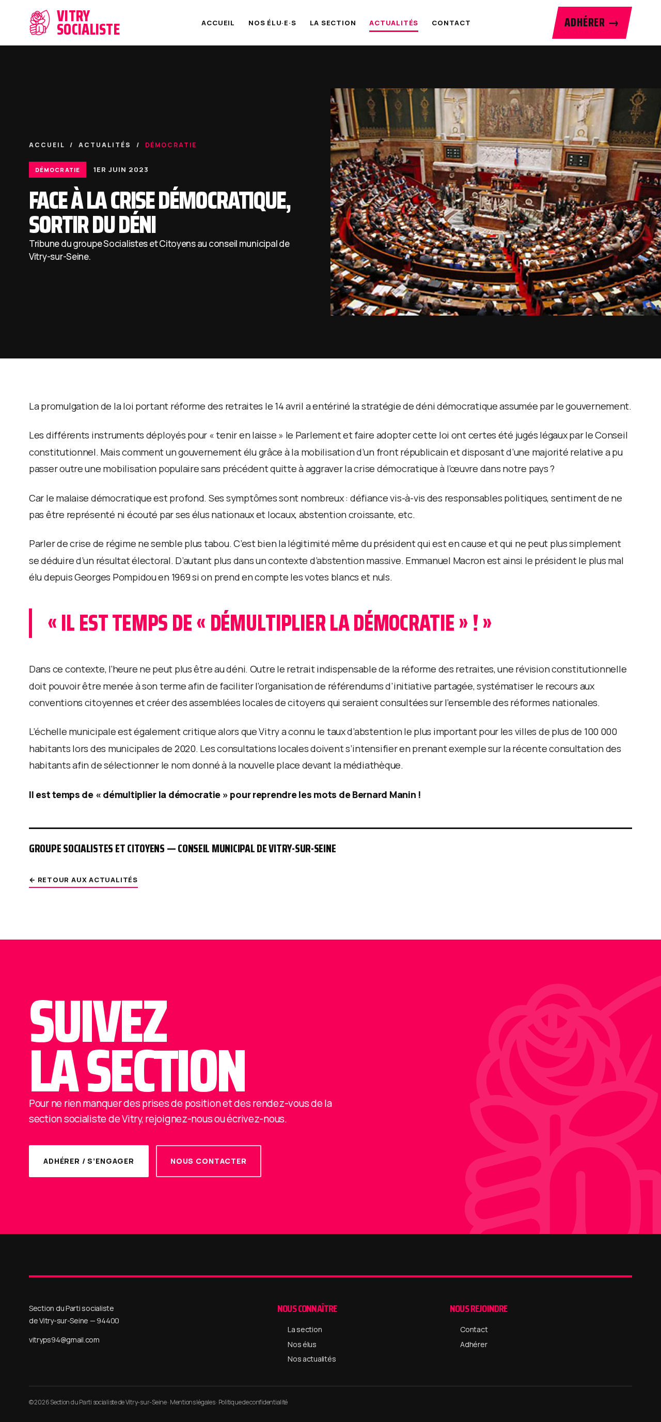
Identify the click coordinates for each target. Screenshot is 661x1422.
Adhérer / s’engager (88, 1161)
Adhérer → (592, 22)
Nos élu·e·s (272, 22)
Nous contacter (208, 1161)
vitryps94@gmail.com (64, 1340)
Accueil (217, 22)
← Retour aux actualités (83, 879)
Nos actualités (312, 1359)
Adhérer (473, 1344)
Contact (451, 22)
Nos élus (302, 1344)
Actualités (393, 22)
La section (333, 22)
